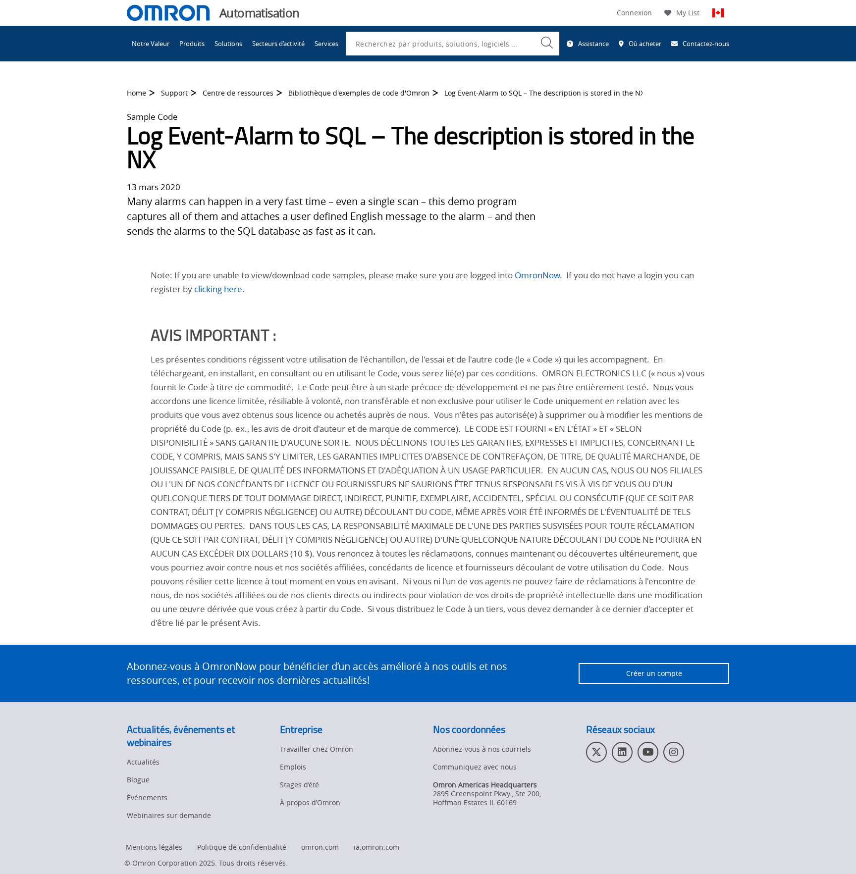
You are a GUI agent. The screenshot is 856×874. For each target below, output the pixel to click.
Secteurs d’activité (278, 43)
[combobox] (452, 43)
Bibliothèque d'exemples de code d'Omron (358, 93)
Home (136, 93)
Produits (192, 43)
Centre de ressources (238, 93)
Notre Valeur (150, 43)
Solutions (228, 43)
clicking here (218, 289)
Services (326, 43)
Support (174, 93)
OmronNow (537, 275)
